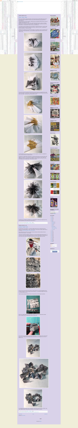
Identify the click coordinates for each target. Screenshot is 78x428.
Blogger (40, 421)
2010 (51, 239)
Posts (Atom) (23, 415)
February (53, 226)
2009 (51, 240)
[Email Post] (32, 222)
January (53, 229)
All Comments (53, 246)
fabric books (22, 223)
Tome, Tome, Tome (23, 17)
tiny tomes (33, 223)
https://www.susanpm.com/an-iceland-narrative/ (28, 230)
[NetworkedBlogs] (54, 250)
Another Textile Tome (23, 227)
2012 (51, 237)
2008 (51, 241)
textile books (30, 223)
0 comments (30, 222)
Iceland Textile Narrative (26, 223)
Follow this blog (54, 251)
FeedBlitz (54, 213)
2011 (51, 238)
